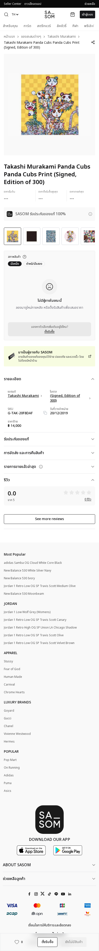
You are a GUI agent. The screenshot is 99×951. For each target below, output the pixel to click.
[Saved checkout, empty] (72, 14)
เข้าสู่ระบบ (87, 14)
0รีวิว (88, 499)
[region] (49, 104)
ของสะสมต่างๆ (31, 37)
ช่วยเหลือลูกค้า (14, 879)
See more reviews (49, 519)
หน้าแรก (9, 37)
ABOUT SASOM (17, 865)
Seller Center (12, 4)
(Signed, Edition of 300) (65, 398)
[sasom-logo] (49, 14)
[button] (6, 14)
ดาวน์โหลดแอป (32, 4)
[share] (93, 42)
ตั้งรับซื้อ (49, 331)
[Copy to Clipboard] (45, 413)
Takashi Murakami (61, 37)
